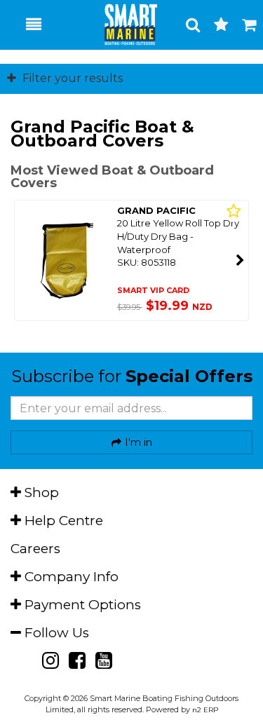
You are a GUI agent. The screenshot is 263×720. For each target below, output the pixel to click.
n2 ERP (205, 709)
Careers (35, 549)
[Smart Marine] (123, 25)
